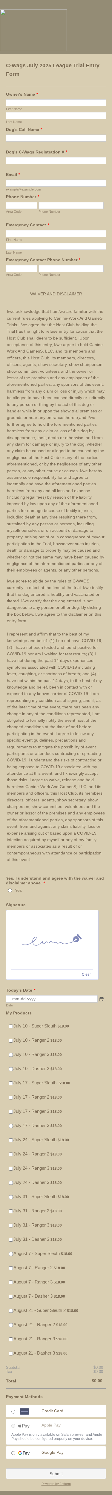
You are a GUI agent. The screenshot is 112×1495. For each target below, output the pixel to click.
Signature (16, 904)
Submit (56, 1473)
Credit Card (52, 1410)
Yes (18, 890)
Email (13, 174)
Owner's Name (22, 94)
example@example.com (23, 189)
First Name (14, 109)
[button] (101, 999)
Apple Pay (51, 1425)
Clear (86, 974)
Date (9, 1005)
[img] (52, 939)
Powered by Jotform (56, 1484)
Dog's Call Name (24, 129)
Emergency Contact (27, 225)
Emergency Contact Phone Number (43, 259)
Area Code (14, 211)
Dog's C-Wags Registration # (36, 152)
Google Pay (53, 1452)
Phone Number (22, 196)
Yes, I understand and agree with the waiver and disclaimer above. (55, 880)
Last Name (14, 122)
